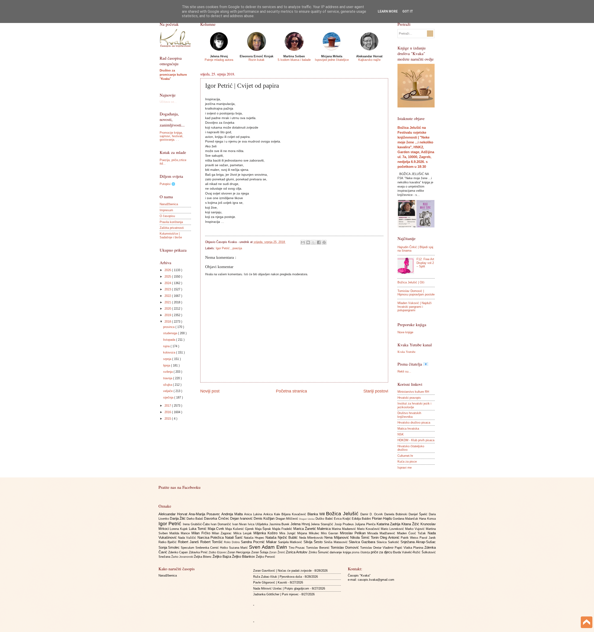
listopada (169, 339)
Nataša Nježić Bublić (282, 537)
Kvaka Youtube (406, 352)
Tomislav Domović (345, 547)
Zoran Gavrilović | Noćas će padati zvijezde (282, 570)
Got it (407, 11)
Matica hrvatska (408, 428)
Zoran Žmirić (277, 552)
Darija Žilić (178, 518)
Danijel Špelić (419, 514)
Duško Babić (325, 518)
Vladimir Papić (393, 547)
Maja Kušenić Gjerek (240, 529)
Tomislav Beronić (318, 547)
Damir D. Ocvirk (372, 514)
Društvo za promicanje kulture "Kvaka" (173, 75)
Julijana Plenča (365, 524)
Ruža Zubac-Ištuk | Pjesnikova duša (277, 576)
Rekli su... (404, 371)
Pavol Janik (428, 537)
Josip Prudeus (344, 524)
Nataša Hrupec (254, 537)
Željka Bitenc (203, 556)
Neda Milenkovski (312, 537)
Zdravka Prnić (199, 552)
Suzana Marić (239, 547)
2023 (168, 289)
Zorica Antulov (297, 552)
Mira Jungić (288, 533)
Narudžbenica (169, 204)
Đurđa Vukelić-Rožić (407, 552)
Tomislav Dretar (371, 547)
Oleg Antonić (390, 537)
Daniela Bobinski (396, 514)
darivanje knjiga (341, 552)
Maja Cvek (217, 529)
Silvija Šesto (313, 542)
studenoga (170, 333)
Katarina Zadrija (389, 524)
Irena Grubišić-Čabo (197, 524)
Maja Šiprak (263, 529)
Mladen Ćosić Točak (412, 533)
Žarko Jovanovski (182, 556)
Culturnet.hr (405, 455)
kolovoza (169, 352)
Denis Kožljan (264, 518)
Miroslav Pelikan (354, 533)
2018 (168, 321)
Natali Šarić (234, 537)
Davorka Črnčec (217, 518)
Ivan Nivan (240, 524)
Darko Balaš (195, 518)
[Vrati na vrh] (586, 622)
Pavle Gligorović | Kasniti (270, 582)
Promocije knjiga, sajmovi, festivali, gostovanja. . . (171, 136)
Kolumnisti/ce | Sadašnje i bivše (171, 235)
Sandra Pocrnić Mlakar (259, 542)
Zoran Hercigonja (239, 552)
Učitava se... (168, 102)
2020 (168, 308)
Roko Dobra (232, 542)
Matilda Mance (180, 533)
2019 (168, 315)
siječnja (168, 397)
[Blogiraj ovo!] (308, 242)
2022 (168, 296)
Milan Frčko (201, 533)
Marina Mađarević (344, 529)
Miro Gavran (330, 533)
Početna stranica (291, 391)
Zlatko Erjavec (218, 552)
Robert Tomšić (212, 542)
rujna (167, 346)
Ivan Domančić (221, 524)
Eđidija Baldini (362, 518)
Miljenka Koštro (266, 533)
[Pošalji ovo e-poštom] (302, 242)
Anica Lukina (253, 514)
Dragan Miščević (287, 518)
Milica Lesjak (243, 533)
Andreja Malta (232, 514)
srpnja (167, 359)
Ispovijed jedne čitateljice (332, 60)
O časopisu (167, 216)
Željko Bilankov (244, 556)
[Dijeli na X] (313, 242)
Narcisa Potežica (211, 537)
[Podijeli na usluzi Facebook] (318, 242)
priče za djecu (382, 552)
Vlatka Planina (414, 547)
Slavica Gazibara (363, 542)
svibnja (168, 371)
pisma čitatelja (361, 552)
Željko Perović (265, 556)
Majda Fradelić (282, 529)
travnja (168, 378)
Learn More (388, 11)
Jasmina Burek (280, 524)
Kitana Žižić (410, 524)
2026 (168, 270)
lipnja (167, 365)
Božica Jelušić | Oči (410, 282)
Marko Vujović (415, 529)
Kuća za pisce (407, 461)
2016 (168, 412)
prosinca (169, 327)
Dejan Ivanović (242, 518)
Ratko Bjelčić (168, 542)
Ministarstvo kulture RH (413, 391)
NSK (400, 434)
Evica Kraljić (343, 518)
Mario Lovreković (393, 529)
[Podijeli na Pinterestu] (324, 242)
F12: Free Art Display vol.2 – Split (425, 262)
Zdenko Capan (178, 552)
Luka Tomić (198, 529)
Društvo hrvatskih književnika (409, 414)
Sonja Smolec (169, 547)
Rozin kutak (257, 60)
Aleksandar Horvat (173, 514)
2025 (168, 276)
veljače (168, 391)
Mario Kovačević (369, 529)
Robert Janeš (189, 542)
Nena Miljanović (337, 537)
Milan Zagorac (222, 533)
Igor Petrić (223, 248)
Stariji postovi (375, 391)
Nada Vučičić (187, 537)
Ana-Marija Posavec (205, 514)
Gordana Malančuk (406, 518)
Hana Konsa (427, 518)
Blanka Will (316, 514)
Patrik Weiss (410, 537)
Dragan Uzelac (307, 519)
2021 (168, 302)
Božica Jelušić (343, 513)
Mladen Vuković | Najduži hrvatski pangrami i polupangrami (414, 306)
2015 (168, 418)
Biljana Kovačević (294, 514)
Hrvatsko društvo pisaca (413, 422)
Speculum (188, 547)
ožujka (168, 384)
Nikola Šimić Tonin (365, 537)
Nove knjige (405, 332)
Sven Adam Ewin (269, 547)
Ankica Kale (272, 514)
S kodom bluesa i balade (294, 60)
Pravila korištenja (171, 222)
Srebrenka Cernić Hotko (212, 547)
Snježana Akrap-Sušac (418, 542)
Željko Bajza (222, 556)
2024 (168, 283)
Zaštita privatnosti (172, 228)
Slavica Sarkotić (388, 542)
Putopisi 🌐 (167, 184)
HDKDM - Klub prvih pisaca (415, 440)
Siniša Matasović (336, 542)
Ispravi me (404, 467)
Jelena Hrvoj (301, 524)
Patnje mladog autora (219, 60)
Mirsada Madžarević (382, 533)
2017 (168, 405)
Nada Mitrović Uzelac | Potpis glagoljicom (281, 588)
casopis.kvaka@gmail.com (376, 579)
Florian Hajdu (382, 518)
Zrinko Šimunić (319, 552)
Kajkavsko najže (369, 60)
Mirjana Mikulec (309, 533)
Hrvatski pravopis (409, 397)
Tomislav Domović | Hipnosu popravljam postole (416, 292)
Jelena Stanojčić (322, 524)
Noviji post (210, 391)
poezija (237, 248)
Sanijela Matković (291, 542)
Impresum (166, 210)
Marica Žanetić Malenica (312, 529)
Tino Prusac (297, 547)
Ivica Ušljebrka (258, 524)
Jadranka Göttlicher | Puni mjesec (276, 594)
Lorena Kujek (179, 529)
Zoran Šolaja (260, 552)
